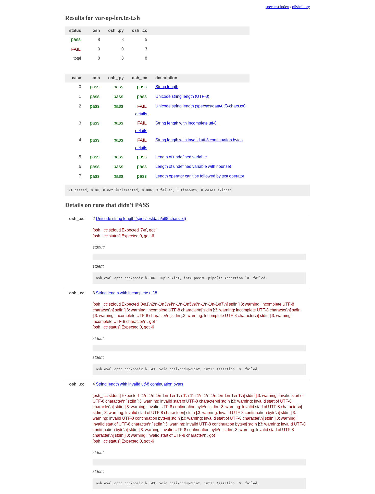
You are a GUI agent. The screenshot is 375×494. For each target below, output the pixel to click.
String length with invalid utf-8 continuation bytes (199, 140)
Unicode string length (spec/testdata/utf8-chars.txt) (200, 106)
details (141, 114)
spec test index (277, 7)
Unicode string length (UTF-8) (182, 96)
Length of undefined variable (181, 157)
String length (166, 87)
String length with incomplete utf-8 (186, 123)
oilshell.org (301, 7)
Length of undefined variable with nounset (193, 166)
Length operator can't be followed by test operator (199, 176)
